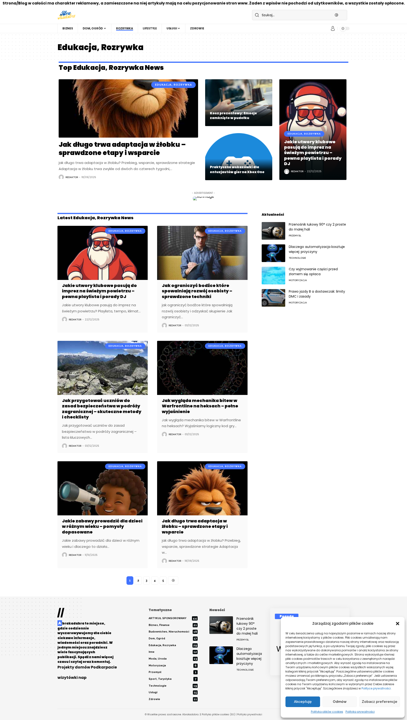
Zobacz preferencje (379, 702)
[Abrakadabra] (66, 15)
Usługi (173, 692)
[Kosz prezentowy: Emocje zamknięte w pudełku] (238, 102)
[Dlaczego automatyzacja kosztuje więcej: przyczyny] (273, 253)
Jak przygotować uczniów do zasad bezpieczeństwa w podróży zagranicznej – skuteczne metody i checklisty (101, 409)
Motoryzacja (298, 280)
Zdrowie (173, 699)
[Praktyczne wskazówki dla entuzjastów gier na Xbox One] (238, 156)
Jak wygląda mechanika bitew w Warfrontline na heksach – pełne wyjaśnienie (200, 406)
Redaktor (71, 177)
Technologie (297, 258)
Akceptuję (303, 702)
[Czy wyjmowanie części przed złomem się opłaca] (273, 275)
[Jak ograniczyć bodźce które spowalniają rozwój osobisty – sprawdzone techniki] (202, 253)
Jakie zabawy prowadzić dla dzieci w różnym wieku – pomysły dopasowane (102, 526)
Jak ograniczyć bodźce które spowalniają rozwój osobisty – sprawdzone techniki (197, 290)
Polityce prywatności (376, 688)
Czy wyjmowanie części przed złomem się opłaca (313, 271)
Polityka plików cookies (327, 712)
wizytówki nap (71, 677)
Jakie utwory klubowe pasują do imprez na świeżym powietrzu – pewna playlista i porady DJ (313, 153)
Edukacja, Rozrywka (173, 84)
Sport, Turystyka (172, 679)
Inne (173, 652)
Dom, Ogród (173, 638)
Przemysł (295, 235)
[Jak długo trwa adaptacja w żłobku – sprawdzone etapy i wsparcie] (128, 108)
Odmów (339, 702)
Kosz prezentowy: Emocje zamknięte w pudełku (233, 115)
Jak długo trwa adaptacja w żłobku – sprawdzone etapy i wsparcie (122, 148)
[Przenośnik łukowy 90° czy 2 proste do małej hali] (273, 231)
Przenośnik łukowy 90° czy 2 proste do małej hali (247, 626)
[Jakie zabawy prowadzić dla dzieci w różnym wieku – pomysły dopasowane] (102, 488)
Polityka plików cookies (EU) (218, 714)
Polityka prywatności (360, 712)
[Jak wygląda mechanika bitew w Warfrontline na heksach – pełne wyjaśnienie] (202, 368)
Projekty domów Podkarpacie (87, 667)
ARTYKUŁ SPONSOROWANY (173, 618)
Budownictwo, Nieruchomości (173, 631)
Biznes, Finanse (173, 625)
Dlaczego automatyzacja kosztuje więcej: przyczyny (317, 249)
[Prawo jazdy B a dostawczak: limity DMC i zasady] (273, 298)
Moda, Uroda (173, 658)
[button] (397, 623)
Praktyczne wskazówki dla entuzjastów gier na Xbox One (237, 169)
